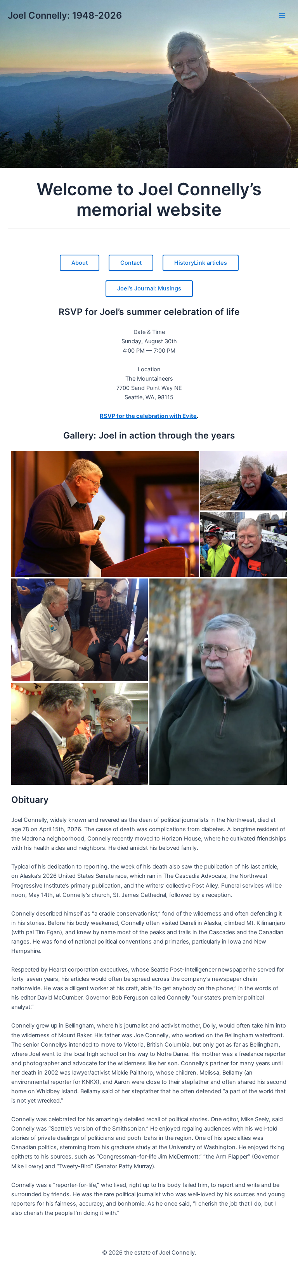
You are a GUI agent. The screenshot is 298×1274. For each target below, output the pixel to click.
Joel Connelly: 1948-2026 (65, 15)
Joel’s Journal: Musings (149, 288)
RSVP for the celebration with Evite (148, 415)
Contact (131, 262)
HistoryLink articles (200, 262)
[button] (105, 514)
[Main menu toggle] (282, 15)
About (79, 262)
